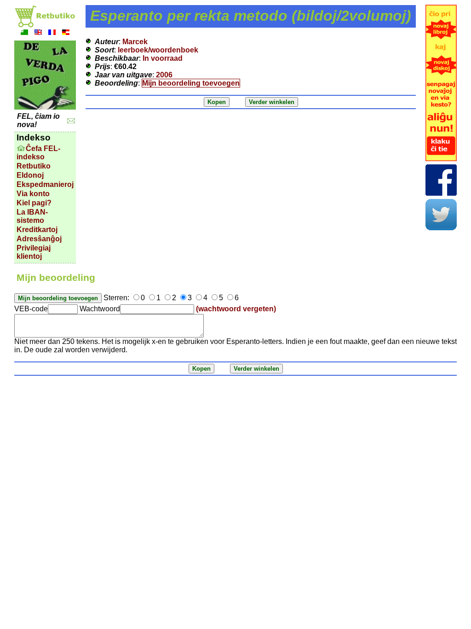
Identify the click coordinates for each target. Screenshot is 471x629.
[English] (38, 33)
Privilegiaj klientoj (34, 252)
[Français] (52, 33)
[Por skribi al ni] (71, 121)
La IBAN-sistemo (32, 216)
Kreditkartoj (37, 229)
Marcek (135, 42)
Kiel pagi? (34, 203)
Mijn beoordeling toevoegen (191, 83)
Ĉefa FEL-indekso (38, 153)
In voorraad (163, 58)
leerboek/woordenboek (158, 50)
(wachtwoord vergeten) (236, 309)
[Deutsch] (66, 33)
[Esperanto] (24, 33)
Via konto (33, 194)
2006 (164, 75)
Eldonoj (30, 175)
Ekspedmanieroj (45, 184)
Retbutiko (34, 166)
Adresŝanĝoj (39, 239)
